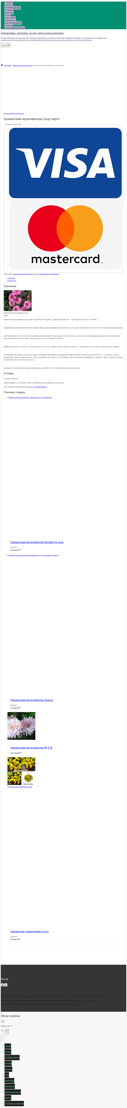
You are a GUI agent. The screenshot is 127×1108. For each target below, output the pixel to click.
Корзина (8, 25)
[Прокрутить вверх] (2, 1031)
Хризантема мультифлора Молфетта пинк (37, 542)
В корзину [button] (14, 550)
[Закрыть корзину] (2, 1021)
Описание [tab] (11, 278)
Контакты (9, 13)
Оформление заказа (13, 23)
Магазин (8, 5)
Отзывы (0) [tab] (11, 281)
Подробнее (14, 753)
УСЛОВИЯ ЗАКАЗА (12, 8)
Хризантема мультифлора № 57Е (31, 747)
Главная (8, 3)
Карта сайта (10, 18)
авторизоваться (40, 387)
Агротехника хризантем (14, 28)
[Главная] (2, 65)
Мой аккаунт (10, 20)
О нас (7, 15)
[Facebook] (2, 985)
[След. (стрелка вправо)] (3, 1037)
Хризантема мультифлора (14, 113)
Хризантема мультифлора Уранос (31, 700)
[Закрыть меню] (1, 1040)
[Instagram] (5, 985)
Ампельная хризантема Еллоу (29, 931)
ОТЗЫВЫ (8, 10)
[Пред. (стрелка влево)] (1, 1037)
